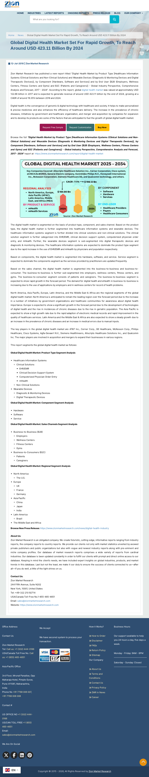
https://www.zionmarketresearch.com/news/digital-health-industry (74, 528)
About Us (96, 669)
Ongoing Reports (78, 13)
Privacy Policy (98, 687)
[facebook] (14, 755)
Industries (34, 13)
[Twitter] (6, 755)
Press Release (101, 13)
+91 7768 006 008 (11, 696)
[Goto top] (143, 762)
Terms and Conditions (96, 675)
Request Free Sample (53, 127)
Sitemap (95, 655)
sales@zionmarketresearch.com (33, 600)
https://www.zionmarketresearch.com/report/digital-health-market (69, 153)
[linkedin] (21, 755)
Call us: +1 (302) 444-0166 (20, 649)
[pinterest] (29, 755)
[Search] (114, 19)
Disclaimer (97, 640)
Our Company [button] (132, 13)
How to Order (98, 635)
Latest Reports (54, 13)
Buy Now (102, 127)
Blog (117, 13)
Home (20, 13)
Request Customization (80, 127)
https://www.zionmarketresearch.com (39, 605)
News (21, 35)
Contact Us (97, 682)
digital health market (92, 89)
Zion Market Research (100, 771)
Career (95, 697)
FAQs (94, 645)
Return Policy (98, 650)
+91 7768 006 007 (22, 692)
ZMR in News (98, 692)
